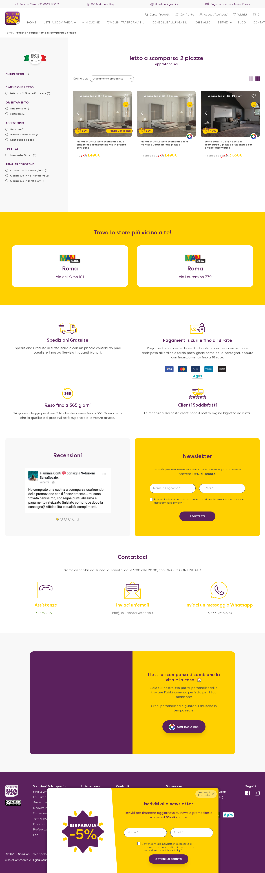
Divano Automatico (22, 135)
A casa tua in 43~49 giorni (27, 176)
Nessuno (15, 129)
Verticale (16, 114)
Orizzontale (18, 109)
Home (8, 33)
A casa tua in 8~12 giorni (26, 181)
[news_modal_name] (145, 832)
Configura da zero (22, 140)
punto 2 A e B (236, 500)
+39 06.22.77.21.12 (48, 4)
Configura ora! (188, 727)
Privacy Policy (172, 851)
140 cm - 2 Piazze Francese (28, 93)
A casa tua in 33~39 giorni (27, 170)
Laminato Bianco (21, 155)
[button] (78, 113)
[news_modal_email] (191, 832)
